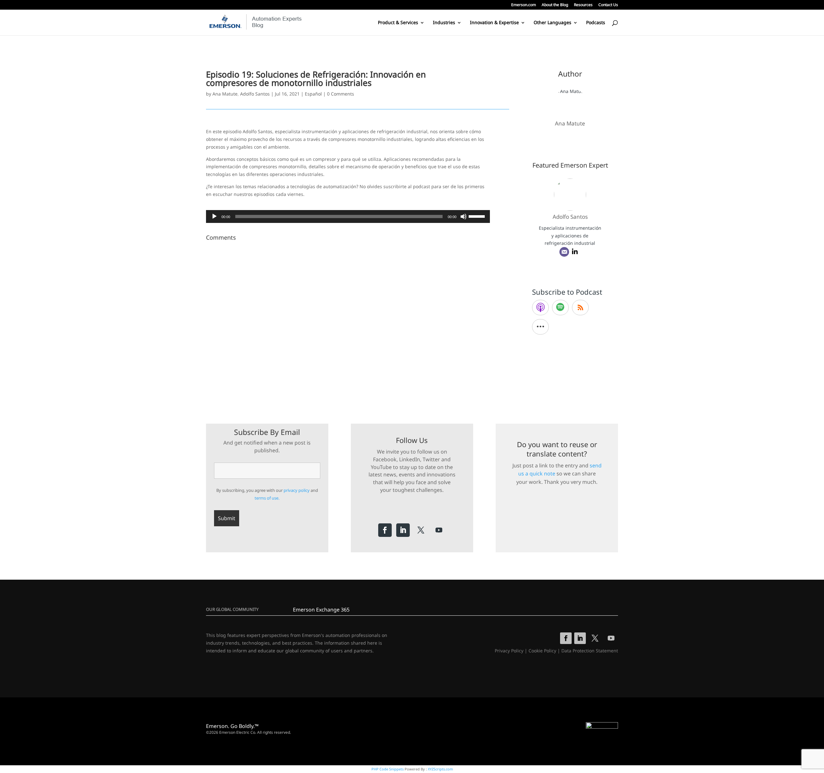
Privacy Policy (509, 651)
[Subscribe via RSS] (580, 307)
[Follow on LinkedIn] (403, 530)
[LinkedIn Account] (575, 252)
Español (313, 94)
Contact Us (608, 5)
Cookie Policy (542, 651)
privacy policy (297, 490)
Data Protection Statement (589, 651)
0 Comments (340, 94)
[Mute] (463, 216)
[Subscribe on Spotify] (560, 307)
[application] (348, 216)
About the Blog (555, 5)
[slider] (478, 216)
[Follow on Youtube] (439, 530)
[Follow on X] (421, 530)
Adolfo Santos (255, 94)
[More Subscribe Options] (540, 327)
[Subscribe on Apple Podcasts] (540, 307)
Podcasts (595, 22)
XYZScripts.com (440, 769)
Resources (583, 5)
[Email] (564, 252)
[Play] (214, 216)
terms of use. (267, 498)
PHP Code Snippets (387, 769)
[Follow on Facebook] (385, 530)
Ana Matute (225, 94)
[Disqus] (357, 324)
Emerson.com (523, 5)
